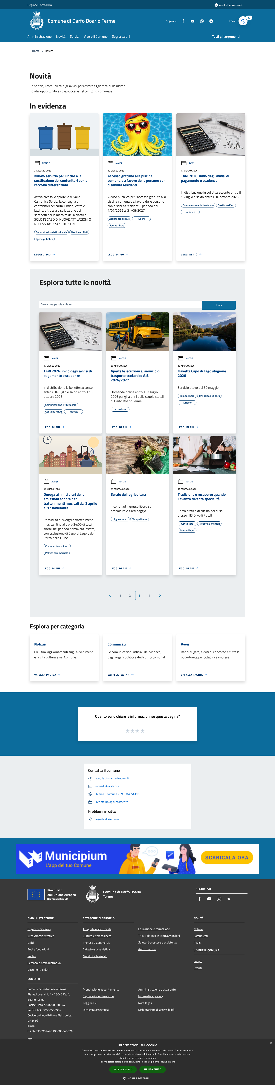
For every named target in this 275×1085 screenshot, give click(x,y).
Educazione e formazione (154, 929)
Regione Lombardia (40, 5)
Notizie (46, 163)
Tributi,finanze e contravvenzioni (159, 935)
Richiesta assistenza (96, 1009)
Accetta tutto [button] (123, 1069)
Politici (32, 956)
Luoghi (198, 961)
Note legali (145, 1003)
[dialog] (137, 1062)
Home (35, 51)
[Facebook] (181, 20)
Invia (219, 305)
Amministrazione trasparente (157, 989)
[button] (137, 1078)
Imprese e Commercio (96, 942)
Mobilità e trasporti (95, 956)
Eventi (198, 968)
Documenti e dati (38, 969)
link (173, 1061)
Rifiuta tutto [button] (152, 1069)
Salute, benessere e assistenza (157, 942)
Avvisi (118, 163)
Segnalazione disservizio (98, 996)
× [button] (270, 1043)
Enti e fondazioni (38, 949)
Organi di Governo (39, 929)
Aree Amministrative (41, 936)
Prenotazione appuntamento (101, 989)
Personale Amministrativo (44, 963)
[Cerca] (243, 20)
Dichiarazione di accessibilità (156, 1009)
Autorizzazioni (147, 949)
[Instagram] (200, 20)
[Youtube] (191, 20)
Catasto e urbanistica (96, 949)
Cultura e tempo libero (97, 936)
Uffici (31, 942)
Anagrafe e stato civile (97, 929)
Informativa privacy (150, 996)
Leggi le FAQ (91, 1003)
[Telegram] (209, 20)
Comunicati (201, 936)
